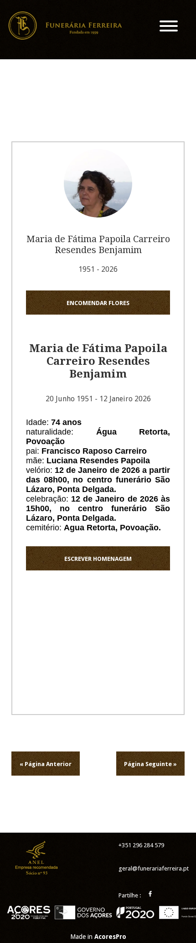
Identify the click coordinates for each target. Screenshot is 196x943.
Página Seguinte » (150, 764)
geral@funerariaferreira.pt (154, 868)
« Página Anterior (46, 764)
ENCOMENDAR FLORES (98, 303)
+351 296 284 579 (141, 845)
